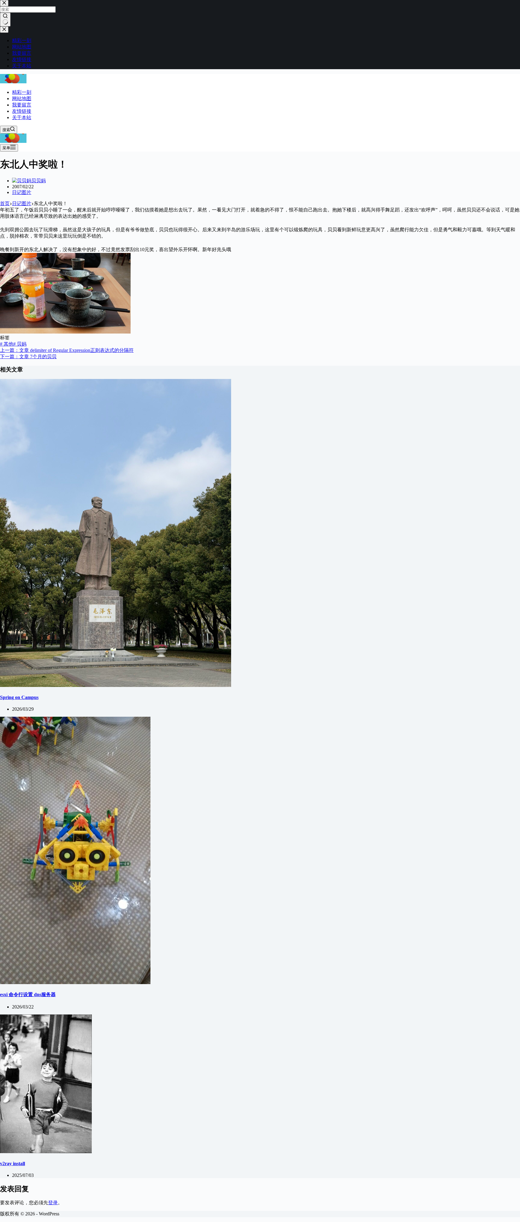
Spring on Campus (19, 697)
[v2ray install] (46, 1151)
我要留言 (21, 104)
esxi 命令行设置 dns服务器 (28, 994)
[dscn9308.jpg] (65, 331)
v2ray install (12, 1163)
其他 (6, 343)
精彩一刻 (21, 92)
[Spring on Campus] (115, 685)
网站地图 (21, 98)
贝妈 (19, 343)
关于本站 (21, 117)
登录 (53, 1202)
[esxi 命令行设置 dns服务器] (75, 982)
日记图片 (21, 192)
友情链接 (21, 111)
